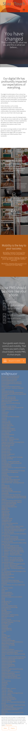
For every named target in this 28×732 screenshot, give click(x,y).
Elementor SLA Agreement (7, 454)
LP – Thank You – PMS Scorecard (9, 565)
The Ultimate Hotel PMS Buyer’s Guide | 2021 (12, 708)
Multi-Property (4, 579)
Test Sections (4, 684)
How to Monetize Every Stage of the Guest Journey (13, 496)
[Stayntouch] (14, 7)
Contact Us (4, 418)
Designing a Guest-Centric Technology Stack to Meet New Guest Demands (12, 442)
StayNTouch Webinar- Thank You (9, 676)
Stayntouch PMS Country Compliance (10, 672)
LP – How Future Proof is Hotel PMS (9, 538)
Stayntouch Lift (5, 667)
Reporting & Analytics (6, 612)
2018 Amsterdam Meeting (7, 391)
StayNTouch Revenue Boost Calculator (10, 675)
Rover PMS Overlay (6, 624)
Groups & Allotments (6, 466)
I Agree (5, 728)
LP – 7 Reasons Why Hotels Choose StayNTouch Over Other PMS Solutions (12, 531)
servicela (3, 631)
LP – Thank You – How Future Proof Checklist (12, 559)
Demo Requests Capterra (7, 437)
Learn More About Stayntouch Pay (9, 523)
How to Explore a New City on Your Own (10, 494)
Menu (24, 10)
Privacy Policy (4, 604)
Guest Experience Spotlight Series (9, 472)
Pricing (3, 598)
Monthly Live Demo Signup (7, 577)
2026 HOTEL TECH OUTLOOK (8, 397)
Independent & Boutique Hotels (9, 506)
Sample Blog (4, 627)
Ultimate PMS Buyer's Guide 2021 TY (10, 709)
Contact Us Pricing (5, 422)
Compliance (4, 415)
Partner (3, 591)
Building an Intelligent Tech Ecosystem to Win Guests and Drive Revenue (12, 408)
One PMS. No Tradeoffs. (7, 588)
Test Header (4, 682)
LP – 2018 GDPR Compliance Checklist (10, 527)
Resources (4, 618)
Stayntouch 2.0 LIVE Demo (7, 649)
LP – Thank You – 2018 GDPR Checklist (10, 553)
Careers (3, 410)
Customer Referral (5, 427)
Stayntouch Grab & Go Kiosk (8, 660)
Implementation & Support (8, 505)
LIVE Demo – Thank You (7, 524)
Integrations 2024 (5, 514)
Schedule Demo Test (6, 630)
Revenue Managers (6, 639)
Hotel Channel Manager (7, 490)
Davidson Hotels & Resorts (7, 434)
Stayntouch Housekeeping (7, 664)
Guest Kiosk (4, 473)
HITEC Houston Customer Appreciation (10, 479)
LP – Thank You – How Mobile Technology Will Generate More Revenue (12, 561)
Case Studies (4, 413)
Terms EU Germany (6, 681)
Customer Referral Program (8, 428)
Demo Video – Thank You (7, 440)
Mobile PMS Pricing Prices (7, 574)
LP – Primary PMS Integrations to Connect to (12, 548)
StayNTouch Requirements (8, 673)
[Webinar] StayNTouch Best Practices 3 (10, 386)
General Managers (5, 636)
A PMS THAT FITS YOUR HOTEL (8, 398)
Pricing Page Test (5, 603)
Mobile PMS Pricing (6, 573)
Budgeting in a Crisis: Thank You (8, 406)
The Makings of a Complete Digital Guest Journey (13, 705)
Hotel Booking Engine (6, 488)
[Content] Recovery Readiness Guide (10, 376)
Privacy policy (9, 725)
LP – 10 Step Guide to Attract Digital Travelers (12, 526)
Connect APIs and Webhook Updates (10, 416)
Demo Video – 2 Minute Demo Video (10, 439)
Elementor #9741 (5, 448)
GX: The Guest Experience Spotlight (10, 476)
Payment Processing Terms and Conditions (11, 597)
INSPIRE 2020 (4, 508)
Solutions (3, 634)
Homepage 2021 (5, 485)
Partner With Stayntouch (7, 594)
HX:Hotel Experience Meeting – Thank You (11, 502)
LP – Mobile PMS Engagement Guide (10, 545)
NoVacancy (4, 583)
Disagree (13, 728)
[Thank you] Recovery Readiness (9, 379)
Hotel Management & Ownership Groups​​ (11, 491)
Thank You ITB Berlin (6, 700)
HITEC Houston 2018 (6, 478)
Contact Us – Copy (5, 421)
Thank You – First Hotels (7, 691)
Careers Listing (5, 412)
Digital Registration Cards (7, 445)
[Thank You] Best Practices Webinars (10, 377)
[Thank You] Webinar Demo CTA (9, 380)
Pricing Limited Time (6, 601)
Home (2, 484)
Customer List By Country (7, 425)
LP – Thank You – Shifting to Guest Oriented (11, 567)
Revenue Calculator (6, 619)
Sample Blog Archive (6, 628)
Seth (2, 633)
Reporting (3, 610)
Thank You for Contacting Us (8, 697)
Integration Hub (5, 512)
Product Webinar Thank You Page (9, 607)
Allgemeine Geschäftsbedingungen (10, 400)
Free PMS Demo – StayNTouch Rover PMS (11, 463)
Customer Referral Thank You (8, 430)
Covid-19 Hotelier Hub (6, 424)
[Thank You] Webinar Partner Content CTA (11, 382)
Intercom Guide (5, 517)
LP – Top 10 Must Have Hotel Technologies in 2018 (13, 571)
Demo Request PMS (6, 431)
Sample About (5, 625)
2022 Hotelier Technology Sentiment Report (12, 392)
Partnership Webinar (6, 595)
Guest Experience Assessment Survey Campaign (13, 470)
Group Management (6, 464)
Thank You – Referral (6, 694)
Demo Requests (5, 433)
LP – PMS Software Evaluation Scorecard (11, 547)
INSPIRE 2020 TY (5, 509)
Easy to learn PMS (5, 446)
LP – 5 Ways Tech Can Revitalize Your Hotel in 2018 (13, 529)
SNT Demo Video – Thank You (8, 688)
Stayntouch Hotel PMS (6, 663)
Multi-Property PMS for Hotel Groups (10, 580)
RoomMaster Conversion (7, 622)
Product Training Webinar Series (9, 606)
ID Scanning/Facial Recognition (9, 503)
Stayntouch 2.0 (5, 646)
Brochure (3, 404)
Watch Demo (4, 711)
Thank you (3, 687)
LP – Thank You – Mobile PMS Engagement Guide (13, 564)
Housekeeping (5, 493)
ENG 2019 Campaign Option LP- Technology (12, 457)
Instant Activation (5, 511)
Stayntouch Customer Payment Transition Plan (12, 658)
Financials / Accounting (7, 458)
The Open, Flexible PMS (7, 706)
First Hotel (3, 460)
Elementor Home (5, 451)
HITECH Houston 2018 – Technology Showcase (12, 482)
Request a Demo (5, 613)
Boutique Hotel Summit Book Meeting (10, 403)
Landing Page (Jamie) (6, 520)
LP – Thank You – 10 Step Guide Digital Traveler (12, 551)
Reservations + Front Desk (7, 616)
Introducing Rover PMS (6, 518)
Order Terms (4, 589)
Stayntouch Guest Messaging (8, 661)
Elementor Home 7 (6, 452)
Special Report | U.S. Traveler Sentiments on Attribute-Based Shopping (12, 642)
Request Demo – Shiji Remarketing (9, 615)
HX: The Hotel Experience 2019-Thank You (11, 500)
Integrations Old (5, 515)
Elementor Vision (5, 455)
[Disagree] (26, 723)
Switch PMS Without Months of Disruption (11, 678)
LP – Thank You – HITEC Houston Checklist (11, 558)
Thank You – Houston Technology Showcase (12, 693)
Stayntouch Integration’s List (8, 666)
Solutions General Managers (8, 640)
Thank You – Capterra (6, 690)
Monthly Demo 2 (5, 576)
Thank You (3, 685)
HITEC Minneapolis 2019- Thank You (9, 481)
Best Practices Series (6, 401)
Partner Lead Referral (6, 592)
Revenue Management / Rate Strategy (10, 621)
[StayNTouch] (9, 373)
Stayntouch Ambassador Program (9, 652)
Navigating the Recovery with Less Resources (12, 582)
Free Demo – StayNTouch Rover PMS (10, 461)
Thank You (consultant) (6, 696)
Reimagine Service (6, 609)
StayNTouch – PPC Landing (7, 645)
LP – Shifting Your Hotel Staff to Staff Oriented (12, 550)
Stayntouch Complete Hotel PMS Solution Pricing (13, 657)
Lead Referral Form (6, 521)
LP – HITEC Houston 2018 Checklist (9, 536)
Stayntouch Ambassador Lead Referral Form (12, 651)
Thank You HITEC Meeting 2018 (8, 699)
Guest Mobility (4, 475)
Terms (3, 679)
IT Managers (4, 637)
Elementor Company (6, 449)
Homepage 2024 (5, 487)
